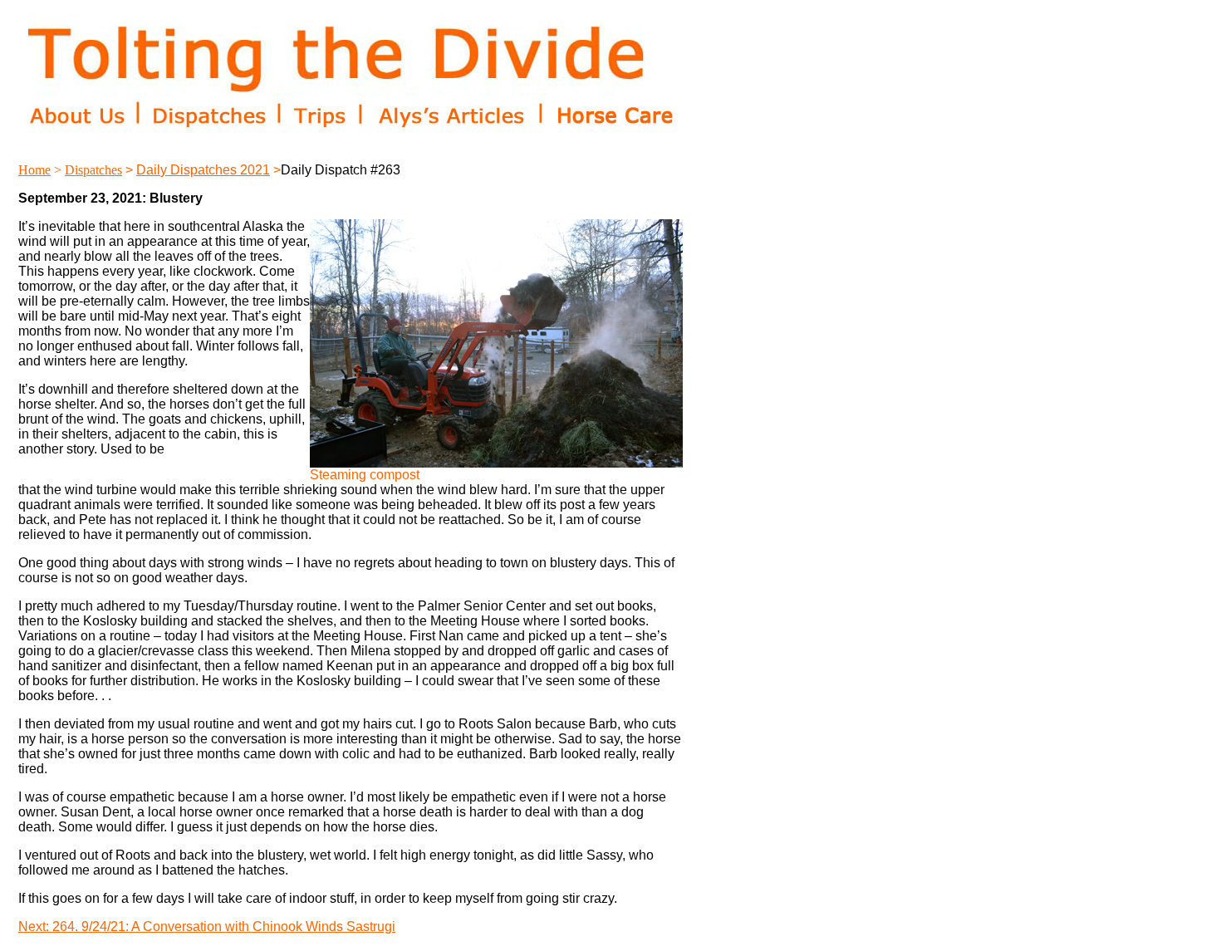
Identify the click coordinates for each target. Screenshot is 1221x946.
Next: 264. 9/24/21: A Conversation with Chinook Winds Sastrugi (206, 926)
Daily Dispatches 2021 (203, 170)
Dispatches (93, 170)
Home (34, 170)
